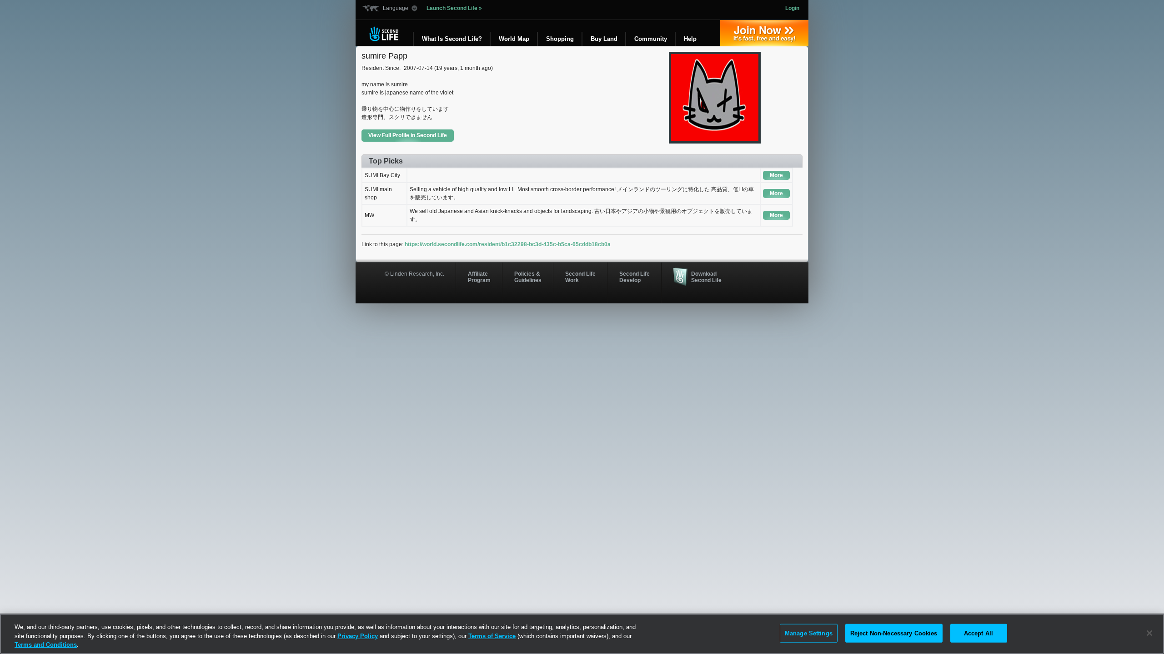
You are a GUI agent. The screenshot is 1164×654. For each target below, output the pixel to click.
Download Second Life (706, 277)
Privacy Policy (357, 636)
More (776, 175)
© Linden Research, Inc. (414, 274)
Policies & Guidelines (528, 277)
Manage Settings (809, 632)
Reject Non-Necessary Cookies (894, 632)
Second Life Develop (634, 277)
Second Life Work (580, 277)
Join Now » (764, 33)
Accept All (978, 632)
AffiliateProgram (479, 277)
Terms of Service (492, 636)
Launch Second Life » (454, 8)
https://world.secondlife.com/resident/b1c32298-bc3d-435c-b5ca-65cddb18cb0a (508, 244)
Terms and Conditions (46, 644)
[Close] (1149, 633)
